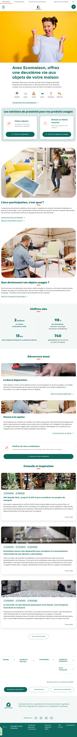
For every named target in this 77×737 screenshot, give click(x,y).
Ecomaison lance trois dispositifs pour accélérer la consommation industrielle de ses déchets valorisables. (35, 552)
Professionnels (19, 1)
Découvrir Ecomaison (61, 1)
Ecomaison (8, 705)
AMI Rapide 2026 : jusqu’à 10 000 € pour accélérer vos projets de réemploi (34, 499)
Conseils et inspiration (63, 660)
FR (73, 1)
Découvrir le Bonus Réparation (61, 393)
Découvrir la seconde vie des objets (13, 296)
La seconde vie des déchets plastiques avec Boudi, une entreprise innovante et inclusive (35, 606)
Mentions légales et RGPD (48, 727)
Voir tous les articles (38, 636)
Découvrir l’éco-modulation (39, 456)
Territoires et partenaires (37, 1)
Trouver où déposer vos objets (58, 134)
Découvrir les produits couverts (11, 220)
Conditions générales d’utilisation (32, 727)
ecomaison (38, 7)
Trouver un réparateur (21, 134)
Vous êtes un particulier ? (15, 689)
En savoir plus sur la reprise (62, 433)
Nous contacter (63, 669)
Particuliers (6, 1)
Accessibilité (70, 725)
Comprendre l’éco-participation (24, 102)
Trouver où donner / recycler (73, 7)
